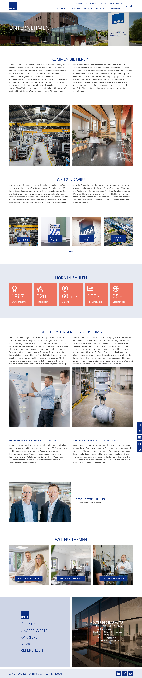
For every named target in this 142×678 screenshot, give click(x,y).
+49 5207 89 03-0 (109, 634)
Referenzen (32, 650)
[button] (70, 251)
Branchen (75, 8)
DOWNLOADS (94, 4)
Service (88, 8)
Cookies (22, 674)
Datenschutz (35, 674)
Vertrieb (99, 8)
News (26, 643)
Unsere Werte (34, 630)
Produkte (62, 8)
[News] (139, 437)
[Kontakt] (139, 424)
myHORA (119, 4)
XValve (111, 4)
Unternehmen (114, 8)
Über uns (30, 624)
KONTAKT (78, 4)
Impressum (56, 674)
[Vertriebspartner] (139, 430)
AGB (47, 674)
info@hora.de (110, 637)
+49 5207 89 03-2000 (109, 640)
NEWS (86, 4)
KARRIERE (104, 4)
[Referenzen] (139, 443)
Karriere (29, 637)
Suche (12, 674)
